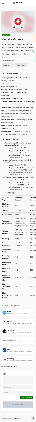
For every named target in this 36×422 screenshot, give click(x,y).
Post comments (27, 397)
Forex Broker (5, 35)
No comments (10, 366)
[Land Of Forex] (18, 3)
